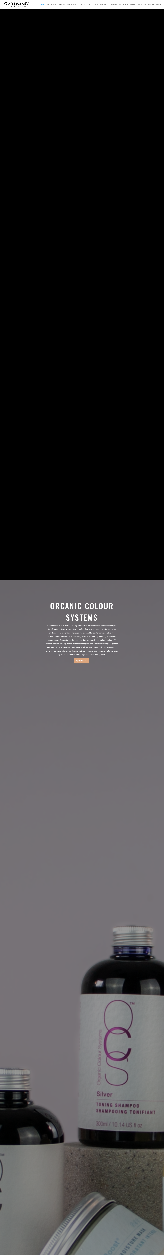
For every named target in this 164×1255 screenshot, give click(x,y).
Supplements (112, 4)
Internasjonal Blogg (154, 4)
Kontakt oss (81, 661)
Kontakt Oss (142, 4)
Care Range (71, 4)
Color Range (50, 4)
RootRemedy (123, 4)
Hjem (42, 4)
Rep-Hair (103, 4)
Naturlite (62, 4)
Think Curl (82, 4)
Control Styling (93, 4)
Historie (132, 4)
